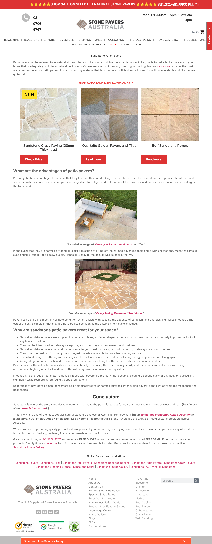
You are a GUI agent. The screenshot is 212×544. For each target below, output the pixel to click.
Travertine (141, 478)
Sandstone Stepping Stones (53, 466)
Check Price (34, 159)
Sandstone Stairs (83, 466)
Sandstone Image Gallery (28, 447)
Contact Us (95, 486)
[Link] (56, 512)
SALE (113, 44)
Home (92, 478)
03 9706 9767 (37, 24)
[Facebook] (38, 512)
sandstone (163, 66)
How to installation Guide (104, 502)
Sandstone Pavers (26, 462)
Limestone (141, 494)
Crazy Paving (143, 514)
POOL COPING (115, 39)
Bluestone (141, 482)
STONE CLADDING (167, 39)
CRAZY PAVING (142, 39)
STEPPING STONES (90, 39)
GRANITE (49, 39)
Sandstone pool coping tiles (111, 462)
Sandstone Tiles (50, 462)
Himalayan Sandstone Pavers (113, 244)
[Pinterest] (50, 512)
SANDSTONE (79, 44)
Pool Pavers (142, 506)
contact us (50, 443)
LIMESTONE (66, 39)
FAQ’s (91, 522)
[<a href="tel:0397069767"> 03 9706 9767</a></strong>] (26, 17)
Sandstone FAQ (140, 466)
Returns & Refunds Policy (104, 490)
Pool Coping (143, 502)
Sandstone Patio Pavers (147, 462)
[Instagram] (44, 512)
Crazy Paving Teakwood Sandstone (119, 313)
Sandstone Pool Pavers (77, 462)
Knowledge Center (100, 510)
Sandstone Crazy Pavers (179, 462)
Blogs (91, 518)
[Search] (196, 480)
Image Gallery (97, 514)
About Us (94, 482)
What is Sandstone (33, 408)
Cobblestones (144, 510)
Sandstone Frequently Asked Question (165, 414)
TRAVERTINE (11, 39)
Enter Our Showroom (101, 498)
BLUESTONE (31, 39)
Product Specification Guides (106, 506)
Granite (140, 486)
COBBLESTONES (197, 39)
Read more (93, 159)
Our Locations (97, 526)
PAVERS (96, 44)
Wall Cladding (144, 518)
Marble (139, 498)
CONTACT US (129, 44)
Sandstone (142, 490)
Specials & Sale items (101, 494)
